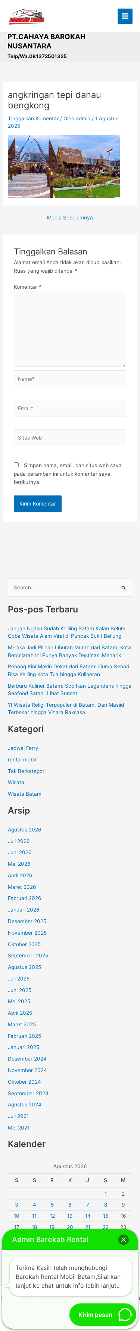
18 (34, 1227)
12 (52, 1216)
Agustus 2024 (24, 1104)
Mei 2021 (18, 1128)
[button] (123, 1240)
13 (70, 1216)
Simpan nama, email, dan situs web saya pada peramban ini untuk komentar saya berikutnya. (68, 473)
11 (34, 1216)
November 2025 (27, 933)
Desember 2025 (27, 921)
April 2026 (20, 875)
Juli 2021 (18, 1116)
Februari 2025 (24, 1036)
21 (87, 1227)
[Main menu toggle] (125, 16)
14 (88, 1216)
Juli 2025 (18, 979)
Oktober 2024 (24, 1082)
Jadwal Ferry (23, 748)
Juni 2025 (19, 990)
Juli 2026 (19, 841)
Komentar (27, 287)
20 (70, 1227)
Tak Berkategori (27, 771)
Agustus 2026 (24, 830)
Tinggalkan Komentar (33, 118)
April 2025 (20, 1013)
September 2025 (28, 955)
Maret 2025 (22, 1024)
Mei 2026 (19, 864)
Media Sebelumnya (70, 218)
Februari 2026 (24, 898)
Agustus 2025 (24, 967)
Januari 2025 (23, 1047)
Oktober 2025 (24, 944)
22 (106, 1227)
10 (16, 1216)
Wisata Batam (24, 794)
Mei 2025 (19, 1001)
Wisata (16, 782)
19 (52, 1227)
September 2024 (28, 1093)
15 (105, 1216)
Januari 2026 (24, 910)
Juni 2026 (20, 852)
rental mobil (22, 760)
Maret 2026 (22, 887)
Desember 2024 (27, 1059)
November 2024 (27, 1070)
